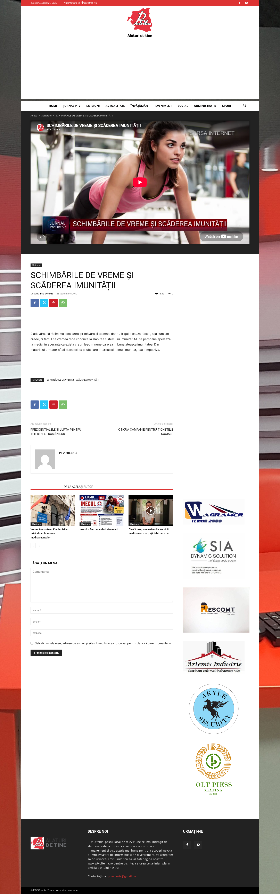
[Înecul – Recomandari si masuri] (102, 510)
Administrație (205, 106)
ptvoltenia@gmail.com (123, 876)
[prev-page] (33, 545)
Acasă (34, 115)
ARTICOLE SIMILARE (46, 486)
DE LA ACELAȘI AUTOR (78, 486)
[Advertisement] (140, 70)
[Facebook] (240, 3)
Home (53, 106)
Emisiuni (93, 106)
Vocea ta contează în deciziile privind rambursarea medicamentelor (49, 533)
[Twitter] (44, 303)
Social (183, 106)
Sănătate (46, 115)
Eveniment (163, 106)
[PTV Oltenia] (140, 22)
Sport (226, 106)
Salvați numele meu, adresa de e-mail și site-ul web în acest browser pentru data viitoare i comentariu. (103, 643)
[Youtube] (246, 3)
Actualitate (115, 106)
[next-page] (39, 545)
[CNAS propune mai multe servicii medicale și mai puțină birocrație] (151, 510)
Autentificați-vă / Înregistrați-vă (80, 2)
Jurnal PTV (72, 106)
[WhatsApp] (63, 303)
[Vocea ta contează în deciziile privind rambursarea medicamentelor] (53, 510)
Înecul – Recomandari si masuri (98, 529)
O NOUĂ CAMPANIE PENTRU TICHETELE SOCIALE (145, 432)
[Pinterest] (53, 303)
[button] (244, 106)
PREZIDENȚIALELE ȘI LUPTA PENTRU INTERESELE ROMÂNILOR (56, 432)
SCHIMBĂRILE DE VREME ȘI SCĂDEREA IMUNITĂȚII (73, 379)
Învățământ (140, 106)
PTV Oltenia (46, 293)
